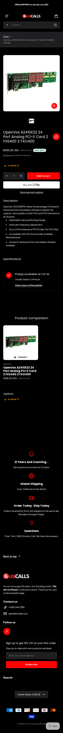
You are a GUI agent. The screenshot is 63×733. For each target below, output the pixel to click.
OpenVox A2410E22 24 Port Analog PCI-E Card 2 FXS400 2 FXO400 (19, 371)
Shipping (7, 155)
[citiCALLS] (31, 16)
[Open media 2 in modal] (31, 83)
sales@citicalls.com (18, 613)
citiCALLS (23, 724)
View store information (28, 285)
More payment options (31, 192)
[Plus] (21, 175)
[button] (31, 25)
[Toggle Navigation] (6, 16)
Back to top (10, 556)
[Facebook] (6, 631)
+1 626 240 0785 (16, 607)
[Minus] (6, 175)
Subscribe (31, 664)
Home (6, 36)
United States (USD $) (29, 694)
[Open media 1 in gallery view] (31, 121)
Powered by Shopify (37, 724)
